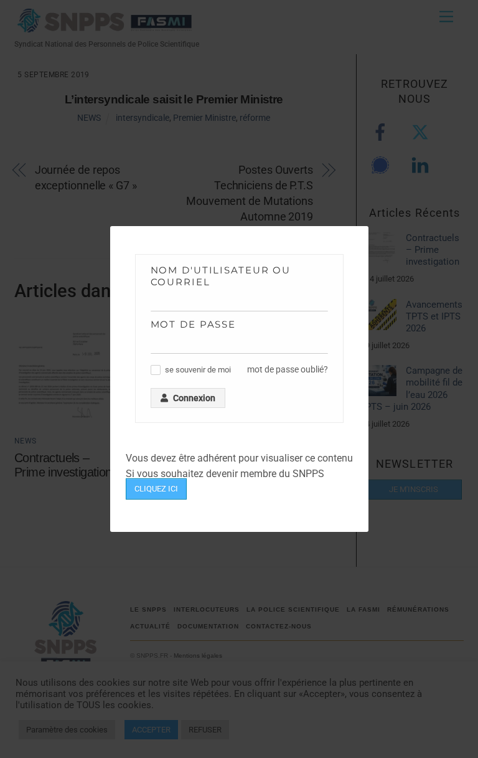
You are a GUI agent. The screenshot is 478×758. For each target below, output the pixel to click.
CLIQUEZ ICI (156, 488)
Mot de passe (194, 324)
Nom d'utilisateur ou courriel (221, 276)
